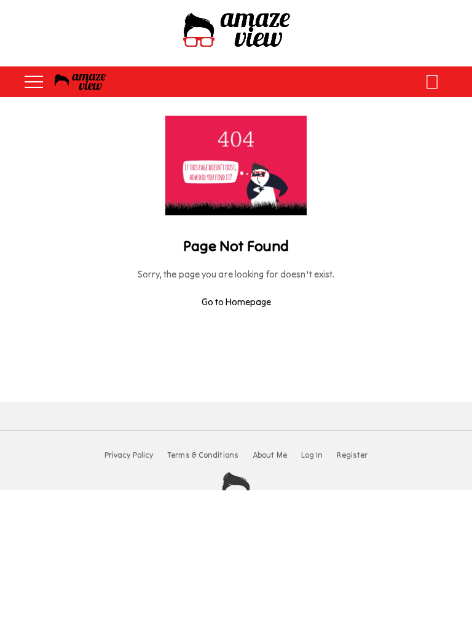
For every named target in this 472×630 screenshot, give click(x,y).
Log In (312, 455)
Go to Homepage (236, 302)
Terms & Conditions (202, 455)
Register (352, 455)
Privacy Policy (128, 455)
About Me (270, 455)
